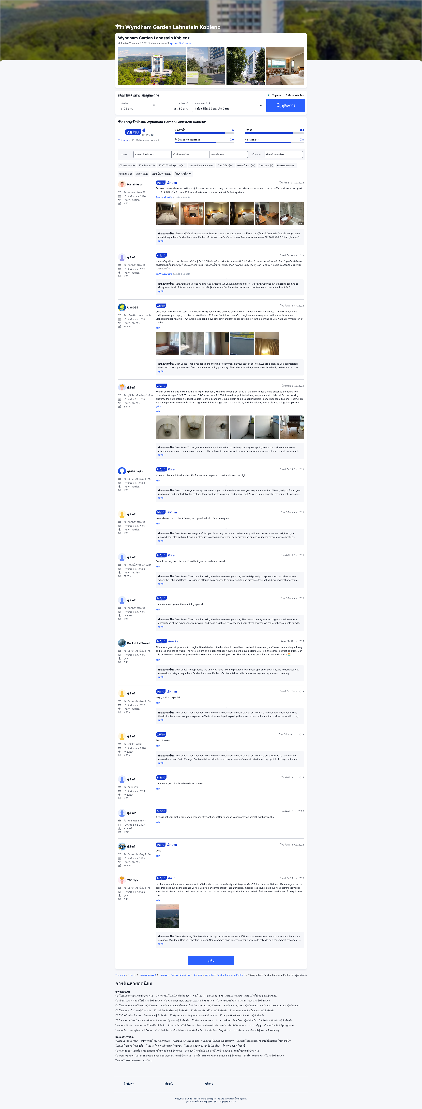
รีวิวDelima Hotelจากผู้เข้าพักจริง (275, 1020)
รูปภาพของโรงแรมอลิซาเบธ (155, 1040)
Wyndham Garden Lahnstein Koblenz (225, 975)
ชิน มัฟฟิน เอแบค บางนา (241, 1025)
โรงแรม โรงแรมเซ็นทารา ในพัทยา (164, 1045)
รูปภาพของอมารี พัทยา (126, 1040)
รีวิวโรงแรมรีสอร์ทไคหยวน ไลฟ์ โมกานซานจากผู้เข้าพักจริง (191, 1005)
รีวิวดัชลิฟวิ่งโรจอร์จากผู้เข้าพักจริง (173, 995)
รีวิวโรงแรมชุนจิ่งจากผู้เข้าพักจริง (240, 1005)
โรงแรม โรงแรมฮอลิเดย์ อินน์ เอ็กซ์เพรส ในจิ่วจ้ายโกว (264, 1040)
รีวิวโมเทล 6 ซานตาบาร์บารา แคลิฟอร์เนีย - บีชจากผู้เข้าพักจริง (224, 1020)
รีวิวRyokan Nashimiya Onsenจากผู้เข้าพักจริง (193, 1015)
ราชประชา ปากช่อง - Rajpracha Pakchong (256, 1030)
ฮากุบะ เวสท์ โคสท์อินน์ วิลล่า (150, 1025)
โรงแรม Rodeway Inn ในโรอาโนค (202, 1045)
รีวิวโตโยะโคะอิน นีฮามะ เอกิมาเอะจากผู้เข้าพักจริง (141, 1015)
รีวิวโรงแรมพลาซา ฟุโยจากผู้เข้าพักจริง (264, 1055)
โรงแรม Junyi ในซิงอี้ (234, 1045)
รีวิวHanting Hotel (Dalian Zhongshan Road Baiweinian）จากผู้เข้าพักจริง (153, 1055)
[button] (348, 5)
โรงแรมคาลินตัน (124, 1025)
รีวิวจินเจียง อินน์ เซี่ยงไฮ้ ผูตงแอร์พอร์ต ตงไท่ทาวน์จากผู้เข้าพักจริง (148, 1050)
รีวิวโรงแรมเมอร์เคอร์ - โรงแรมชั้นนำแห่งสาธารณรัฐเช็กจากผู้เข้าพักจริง (152, 1020)
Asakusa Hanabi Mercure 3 (211, 1025)
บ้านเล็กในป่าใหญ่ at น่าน (218, 1030)
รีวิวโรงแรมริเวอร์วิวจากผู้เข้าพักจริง (209, 1010)
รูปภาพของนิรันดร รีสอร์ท (185, 1040)
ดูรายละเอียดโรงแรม (181, 43)
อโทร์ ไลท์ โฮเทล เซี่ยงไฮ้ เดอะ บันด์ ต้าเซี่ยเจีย (178, 1030)
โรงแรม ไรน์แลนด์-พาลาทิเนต (174, 975)
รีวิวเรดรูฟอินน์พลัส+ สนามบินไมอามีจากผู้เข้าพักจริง (243, 1000)
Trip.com (120, 975)
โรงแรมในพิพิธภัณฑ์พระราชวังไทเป (133, 1060)
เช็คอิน (124, 103)
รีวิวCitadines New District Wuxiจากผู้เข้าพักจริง (189, 1000)
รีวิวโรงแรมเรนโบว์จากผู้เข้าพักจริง (133, 1010)
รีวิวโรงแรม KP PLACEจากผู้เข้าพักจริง (280, 1005)
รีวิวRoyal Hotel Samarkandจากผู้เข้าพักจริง (242, 1015)
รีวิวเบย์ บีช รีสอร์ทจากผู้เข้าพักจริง (171, 1010)
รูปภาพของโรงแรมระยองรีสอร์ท (217, 1040)
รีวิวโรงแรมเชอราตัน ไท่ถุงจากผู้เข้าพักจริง (136, 1005)
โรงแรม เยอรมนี (147, 975)
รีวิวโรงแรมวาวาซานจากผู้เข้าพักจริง (134, 995)
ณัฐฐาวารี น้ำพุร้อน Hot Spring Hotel (275, 1025)
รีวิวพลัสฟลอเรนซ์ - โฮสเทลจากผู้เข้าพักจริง (252, 1010)
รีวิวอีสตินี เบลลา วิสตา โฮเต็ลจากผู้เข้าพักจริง (138, 1000)
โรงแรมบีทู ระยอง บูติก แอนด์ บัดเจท (133, 1030)
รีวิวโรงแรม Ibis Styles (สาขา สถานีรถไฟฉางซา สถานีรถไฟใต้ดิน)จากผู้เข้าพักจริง (235, 995)
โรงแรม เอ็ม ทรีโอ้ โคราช (181, 1025)
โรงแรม (132, 975)
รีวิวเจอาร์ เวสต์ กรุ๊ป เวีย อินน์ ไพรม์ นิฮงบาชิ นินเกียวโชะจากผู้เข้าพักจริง (222, 1050)
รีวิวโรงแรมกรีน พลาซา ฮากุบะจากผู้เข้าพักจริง (217, 1055)
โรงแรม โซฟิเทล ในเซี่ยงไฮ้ (129, 1045)
